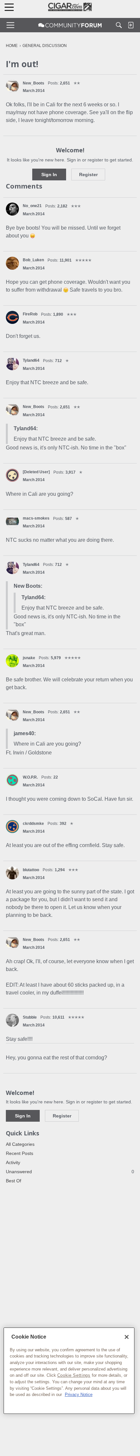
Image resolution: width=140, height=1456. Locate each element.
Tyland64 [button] (31, 360)
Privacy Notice (78, 1394)
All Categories (20, 1144)
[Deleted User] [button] (36, 472)
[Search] (119, 25)
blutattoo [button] (31, 870)
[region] (69, 1371)
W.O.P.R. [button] (30, 777)
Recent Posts (19, 1153)
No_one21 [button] (32, 206)
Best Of (13, 1180)
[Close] (126, 1337)
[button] (12, 86)
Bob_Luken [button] (33, 260)
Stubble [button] (30, 1017)
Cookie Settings (74, 1375)
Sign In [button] (49, 174)
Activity (13, 1162)
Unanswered (70, 1171)
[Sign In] (130, 25)
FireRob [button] (30, 314)
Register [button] (88, 174)
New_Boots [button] (33, 83)
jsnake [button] (29, 658)
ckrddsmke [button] (33, 823)
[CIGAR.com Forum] (70, 25)
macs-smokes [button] (36, 518)
